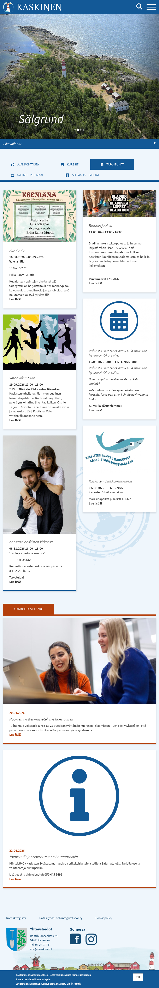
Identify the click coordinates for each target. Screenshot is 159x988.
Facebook (75, 939)
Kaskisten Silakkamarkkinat (110, 481)
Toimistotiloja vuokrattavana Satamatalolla (43, 856)
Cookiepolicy (103, 918)
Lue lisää (15, 299)
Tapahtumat (120, 164)
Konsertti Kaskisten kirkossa (31, 541)
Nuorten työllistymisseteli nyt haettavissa (41, 719)
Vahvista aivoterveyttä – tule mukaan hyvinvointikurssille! (118, 353)
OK (138, 977)
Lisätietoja (74, 984)
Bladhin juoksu (100, 225)
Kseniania (17, 250)
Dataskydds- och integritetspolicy (60, 918)
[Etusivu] (8, 7)
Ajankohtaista (28, 164)
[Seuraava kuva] (147, 76)
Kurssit (72, 164)
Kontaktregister (16, 918)
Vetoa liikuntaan (22, 378)
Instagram (91, 939)
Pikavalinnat (12, 143)
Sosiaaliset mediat (85, 175)
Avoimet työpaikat (30, 175)
